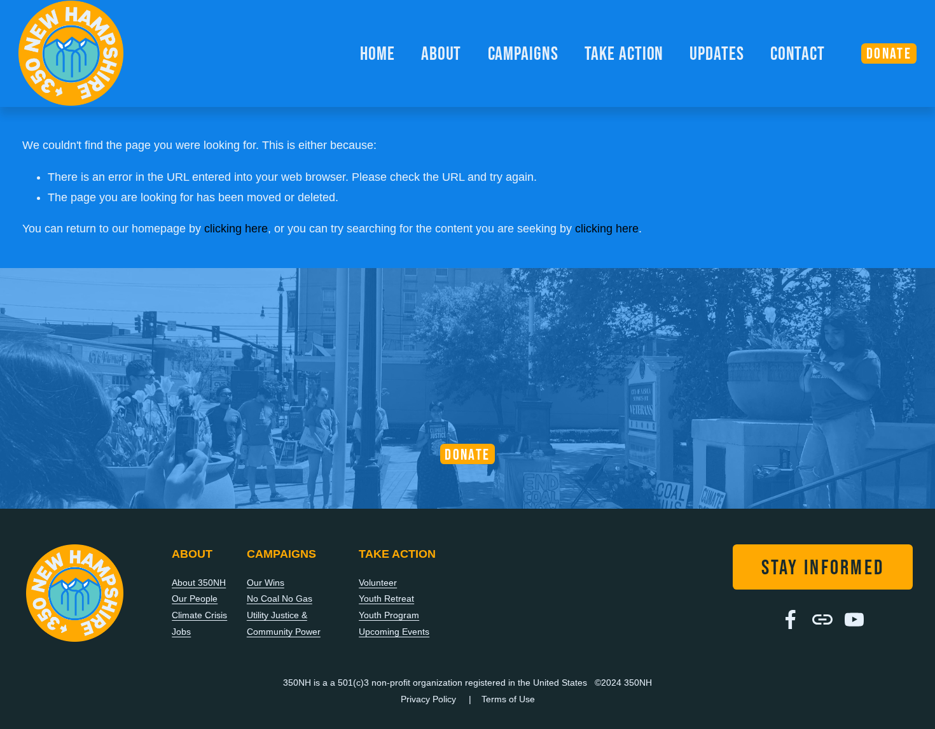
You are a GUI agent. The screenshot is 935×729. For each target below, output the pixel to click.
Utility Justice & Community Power (284, 623)
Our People (195, 598)
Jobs (181, 631)
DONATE (889, 53)
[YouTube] (854, 619)
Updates (716, 53)
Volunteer (378, 582)
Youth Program (389, 615)
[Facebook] (790, 619)
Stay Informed (823, 567)
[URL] (822, 619)
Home (377, 53)
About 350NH (199, 582)
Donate (467, 454)
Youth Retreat (386, 598)
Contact (797, 53)
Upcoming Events (394, 631)
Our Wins (265, 582)
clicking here (236, 228)
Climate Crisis (199, 615)
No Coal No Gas (279, 598)
